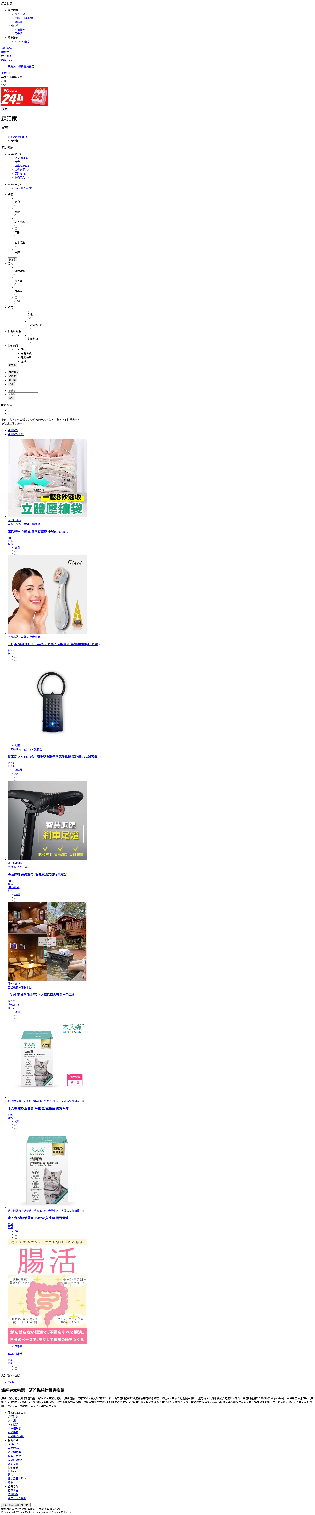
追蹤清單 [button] (13, 66)
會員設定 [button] (29, 66)
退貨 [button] (21, 66)
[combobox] (157, 120)
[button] (157, 22)
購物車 (5, 52)
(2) (21, 158)
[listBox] (157, 405)
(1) (18, 161)
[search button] (2, 131)
